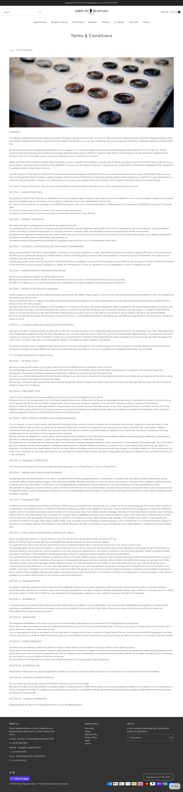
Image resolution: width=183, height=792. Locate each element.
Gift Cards (134, 22)
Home (11, 50)
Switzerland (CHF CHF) (159, 777)
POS (41, 784)
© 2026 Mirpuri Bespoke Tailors (23, 784)
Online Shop (77, 22)
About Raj (89, 728)
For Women (119, 22)
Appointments (40, 22)
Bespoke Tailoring (59, 22)
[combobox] (23, 12)
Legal (87, 740)
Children (106, 22)
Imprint (88, 743)
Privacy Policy (91, 737)
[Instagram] (13, 773)
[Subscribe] (170, 737)
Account (164, 12)
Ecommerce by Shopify (57, 784)
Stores (146, 22)
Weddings (92, 22)
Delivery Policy (91, 734)
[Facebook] (10, 773)
